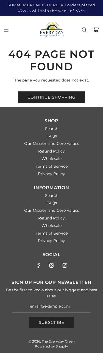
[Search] (84, 30)
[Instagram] (52, 265)
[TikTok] (65, 265)
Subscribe (51, 322)
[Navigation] (6, 30)
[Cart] (96, 30)
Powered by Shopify (51, 346)
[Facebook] (38, 265)
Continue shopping (51, 97)
